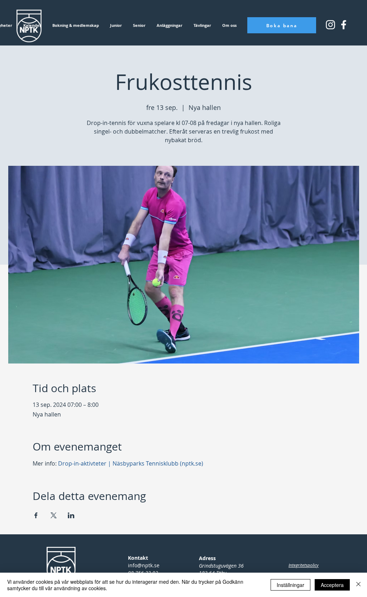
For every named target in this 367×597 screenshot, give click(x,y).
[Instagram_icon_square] (343, 24)
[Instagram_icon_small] (330, 24)
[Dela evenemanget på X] (53, 515)
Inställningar (290, 584)
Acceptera (332, 584)
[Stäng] (358, 584)
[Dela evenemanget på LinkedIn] (71, 515)
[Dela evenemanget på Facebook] (36, 515)
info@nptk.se (143, 565)
